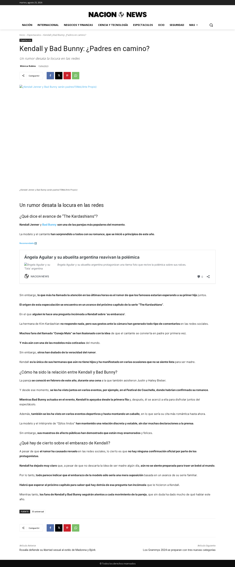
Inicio (22, 35)
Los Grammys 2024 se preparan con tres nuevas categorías (179, 550)
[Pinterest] (67, 75)
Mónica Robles (28, 66)
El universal (38, 511)
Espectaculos (34, 35)
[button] (211, 25)
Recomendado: (26, 243)
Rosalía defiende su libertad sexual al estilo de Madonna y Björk (57, 550)
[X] (58, 75)
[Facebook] (50, 75)
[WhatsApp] (75, 75)
